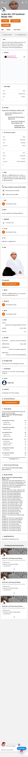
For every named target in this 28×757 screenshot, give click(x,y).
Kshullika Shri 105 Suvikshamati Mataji (11, 529)
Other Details (16, 29)
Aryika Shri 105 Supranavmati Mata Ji (11, 510)
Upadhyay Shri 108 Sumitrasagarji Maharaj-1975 (14, 485)
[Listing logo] (4, 10)
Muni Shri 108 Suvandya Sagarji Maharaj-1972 (13, 491)
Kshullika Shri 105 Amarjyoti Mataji (10, 524)
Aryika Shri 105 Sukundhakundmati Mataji (12, 501)
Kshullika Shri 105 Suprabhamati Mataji (11, 525)
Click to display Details (10, 284)
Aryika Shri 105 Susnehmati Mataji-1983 (12, 505)
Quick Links (21, 748)
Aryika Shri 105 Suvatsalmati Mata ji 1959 (12, 508)
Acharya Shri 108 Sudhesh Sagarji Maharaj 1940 (14, 482)
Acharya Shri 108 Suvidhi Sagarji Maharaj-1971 (13, 480)
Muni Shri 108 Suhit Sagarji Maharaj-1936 (12, 497)
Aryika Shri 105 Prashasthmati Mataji (11, 499)
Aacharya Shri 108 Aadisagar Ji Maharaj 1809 (13, 110)
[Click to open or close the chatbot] (21, 750)
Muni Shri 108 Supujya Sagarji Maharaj (11, 493)
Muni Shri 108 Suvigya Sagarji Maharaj (11, 494)
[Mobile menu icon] (2, 2)
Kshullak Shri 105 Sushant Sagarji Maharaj (12, 518)
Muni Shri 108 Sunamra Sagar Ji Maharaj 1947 (13, 490)
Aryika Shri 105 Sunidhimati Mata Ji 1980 (12, 504)
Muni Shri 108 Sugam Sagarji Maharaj (11, 496)
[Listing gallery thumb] (14, 262)
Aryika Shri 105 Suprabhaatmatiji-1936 (11, 511)
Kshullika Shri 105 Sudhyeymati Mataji (11, 530)
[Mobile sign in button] (23, 2)
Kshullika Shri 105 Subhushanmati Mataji (12, 519)
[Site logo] (5, 2)
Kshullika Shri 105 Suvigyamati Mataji (11, 527)
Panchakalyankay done (10, 402)
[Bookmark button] (14, 569)
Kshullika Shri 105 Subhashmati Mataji (11, 521)
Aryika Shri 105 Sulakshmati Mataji (10, 513)
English (8, 29)
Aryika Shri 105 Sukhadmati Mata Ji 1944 (12, 502)
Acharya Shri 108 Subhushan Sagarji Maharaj (13, 483)
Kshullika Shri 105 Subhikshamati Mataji (12, 522)
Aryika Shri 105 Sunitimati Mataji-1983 (11, 507)
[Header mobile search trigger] (26, 2)
